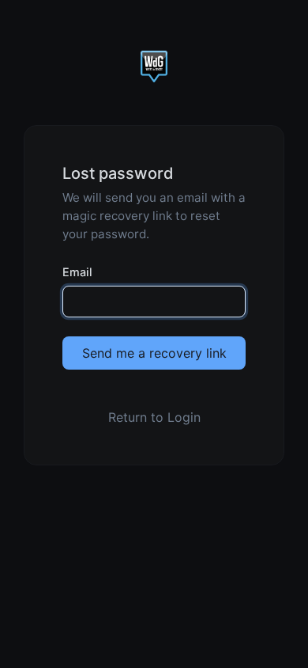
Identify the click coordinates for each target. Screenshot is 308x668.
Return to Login (154, 417)
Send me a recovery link (154, 353)
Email (77, 272)
